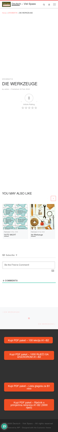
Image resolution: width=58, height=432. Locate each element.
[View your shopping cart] (49, 4)
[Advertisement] (29, 47)
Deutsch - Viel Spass (23, 423)
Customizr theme (44, 427)
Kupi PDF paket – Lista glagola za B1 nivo (29, 387)
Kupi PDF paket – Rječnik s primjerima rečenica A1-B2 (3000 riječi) (29, 404)
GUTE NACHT (10, 234)
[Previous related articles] (47, 198)
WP (18, 427)
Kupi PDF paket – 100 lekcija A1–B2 (28, 340)
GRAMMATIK (12, 13)
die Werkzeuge (37, 234)
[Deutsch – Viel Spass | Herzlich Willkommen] (6, 4)
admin (7, 89)
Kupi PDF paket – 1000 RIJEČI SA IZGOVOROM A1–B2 (29, 355)
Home (4, 13)
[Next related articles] (53, 198)
